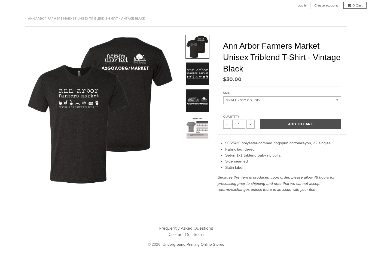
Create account (326, 5)
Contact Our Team (186, 234)
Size (226, 93)
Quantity (231, 116)
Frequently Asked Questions (186, 228)
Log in (302, 5)
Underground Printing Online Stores (193, 244)
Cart (357, 5)
